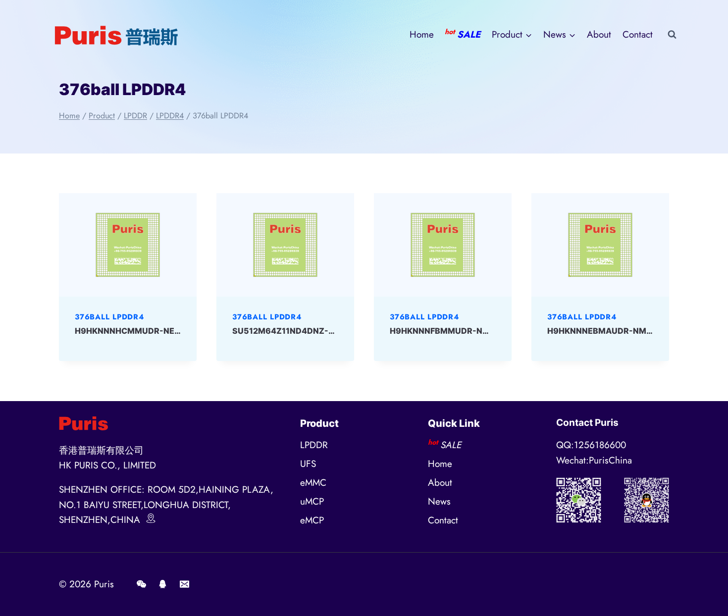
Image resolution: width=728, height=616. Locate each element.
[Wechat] (141, 584)
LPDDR (314, 445)
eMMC (313, 482)
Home (422, 34)
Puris (104, 584)
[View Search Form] (672, 35)
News (439, 501)
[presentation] (128, 245)
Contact (638, 34)
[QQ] (163, 584)
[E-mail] (184, 584)
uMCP (312, 501)
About (599, 34)
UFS (308, 463)
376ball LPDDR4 (109, 316)
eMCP (312, 520)
